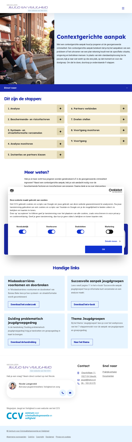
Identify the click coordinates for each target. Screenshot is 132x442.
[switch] (51, 232)
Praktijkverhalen (109, 372)
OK (103, 249)
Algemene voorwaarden (16, 437)
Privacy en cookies (63, 437)
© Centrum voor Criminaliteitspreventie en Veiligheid (28, 431)
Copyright (40, 437)
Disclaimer (50, 437)
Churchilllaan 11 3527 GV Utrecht (89, 375)
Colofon (31, 437)
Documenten (108, 376)
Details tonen (111, 241)
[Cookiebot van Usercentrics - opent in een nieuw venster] (111, 191)
